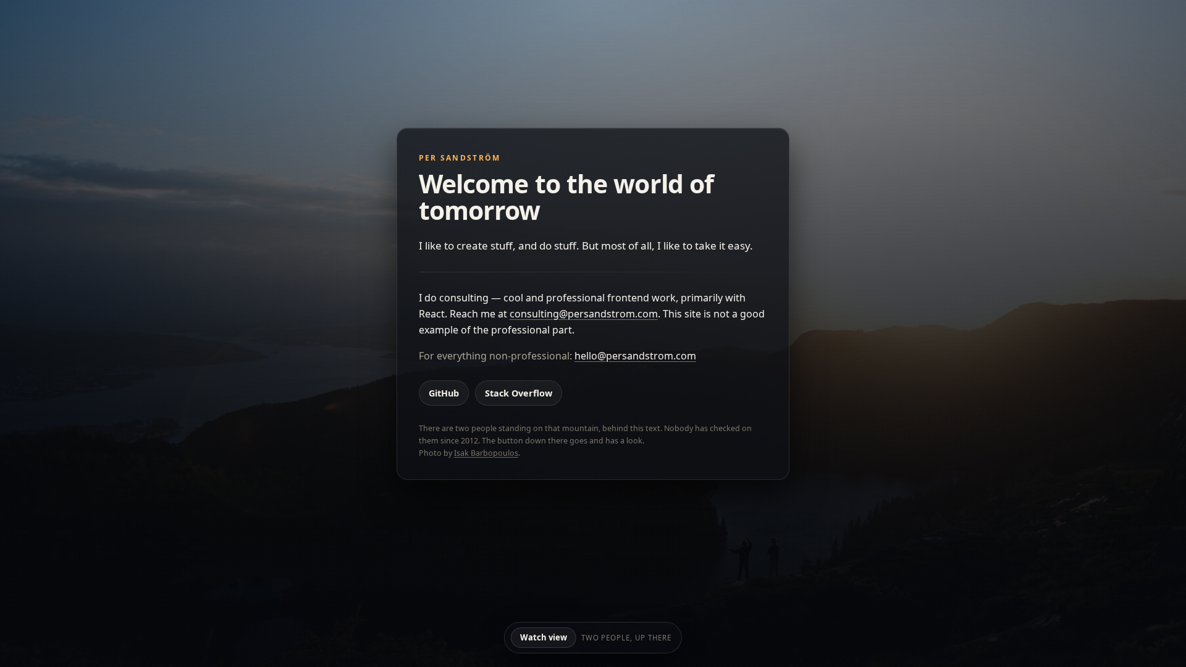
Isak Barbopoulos (486, 453)
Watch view (543, 637)
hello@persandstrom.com (635, 356)
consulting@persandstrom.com (584, 314)
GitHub (444, 393)
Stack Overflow (518, 393)
